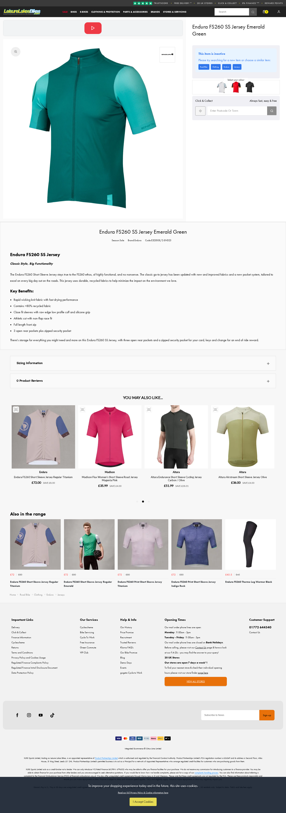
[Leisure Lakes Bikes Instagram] (29, 715)
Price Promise (126, 632)
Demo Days (126, 662)
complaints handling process (206, 772)
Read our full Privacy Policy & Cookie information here (143, 792)
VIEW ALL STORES (196, 681)
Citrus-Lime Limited (153, 748)
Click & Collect (227, 3)
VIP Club (84, 652)
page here (203, 672)
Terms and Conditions (22, 652)
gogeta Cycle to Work (131, 672)
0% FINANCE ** (250, 3)
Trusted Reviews (128, 642)
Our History (126, 627)
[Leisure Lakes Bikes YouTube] (40, 715)
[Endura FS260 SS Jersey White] (222, 87)
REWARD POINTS (274, 3)
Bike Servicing (87, 632)
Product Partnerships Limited (106, 758)
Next (272, 554)
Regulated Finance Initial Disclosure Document (34, 667)
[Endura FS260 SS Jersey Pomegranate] (236, 87)
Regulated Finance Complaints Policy (29, 662)
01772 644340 (260, 627)
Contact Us (254, 632)
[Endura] (167, 54)
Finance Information (21, 637)
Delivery (15, 627)
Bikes (74, 12)
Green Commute (88, 647)
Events (123, 667)
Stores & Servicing (174, 12)
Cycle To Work (87, 637)
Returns (15, 647)
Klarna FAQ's (126, 647)
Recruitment (126, 637)
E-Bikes (84, 12)
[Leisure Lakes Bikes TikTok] (52, 715)
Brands (155, 12)
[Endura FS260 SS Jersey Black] (250, 87)
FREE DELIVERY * (183, 3)
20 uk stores (205, 3)
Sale (65, 12)
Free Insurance (87, 642)
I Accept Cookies (143, 802)
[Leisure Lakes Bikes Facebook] (17, 715)
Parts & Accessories (135, 12)
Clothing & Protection (105, 12)
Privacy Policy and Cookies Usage (28, 657)
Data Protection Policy (22, 672)
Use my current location (200, 110)
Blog (122, 657)
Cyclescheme (18, 642)
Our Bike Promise (128, 652)
